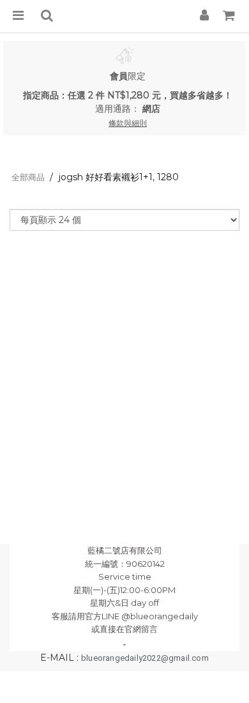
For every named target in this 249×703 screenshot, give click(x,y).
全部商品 (28, 177)
